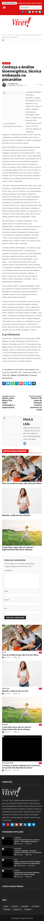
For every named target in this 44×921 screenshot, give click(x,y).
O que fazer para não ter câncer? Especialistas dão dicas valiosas (18, 548)
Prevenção (5, 724)
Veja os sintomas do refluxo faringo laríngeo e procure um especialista (27, 862)
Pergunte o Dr (17, 909)
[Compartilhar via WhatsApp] (12, 383)
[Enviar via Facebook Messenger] (30, 383)
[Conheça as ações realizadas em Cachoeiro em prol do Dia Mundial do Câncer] (22, 748)
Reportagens (28, 909)
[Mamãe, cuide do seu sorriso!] (22, 501)
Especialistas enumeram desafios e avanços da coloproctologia (27, 873)
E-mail (7, 600)
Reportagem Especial (7, 763)
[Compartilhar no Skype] (25, 383)
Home (4, 35)
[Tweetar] (8, 383)
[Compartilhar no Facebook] (4, 383)
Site (5, 608)
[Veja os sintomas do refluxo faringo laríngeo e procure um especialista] (7, 863)
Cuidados (16, 870)
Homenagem (17, 837)
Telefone (13, 375)
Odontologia (6, 688)
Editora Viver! (21, 866)
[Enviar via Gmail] (21, 383)
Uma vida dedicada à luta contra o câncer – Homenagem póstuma (27, 840)
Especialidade (17, 848)
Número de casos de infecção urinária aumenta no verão (35, 403)
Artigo (4, 652)
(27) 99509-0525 (23, 375)
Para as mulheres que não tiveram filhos (21, 483)
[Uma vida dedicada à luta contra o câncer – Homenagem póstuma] (7, 841)
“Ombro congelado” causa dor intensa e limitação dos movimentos (27, 851)
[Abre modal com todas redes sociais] (34, 383)
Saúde (16, 859)
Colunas (6, 906)
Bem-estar (10, 35)
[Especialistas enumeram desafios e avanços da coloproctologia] (7, 874)
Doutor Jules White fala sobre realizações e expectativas (8, 402)
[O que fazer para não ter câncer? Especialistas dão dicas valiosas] (22, 533)
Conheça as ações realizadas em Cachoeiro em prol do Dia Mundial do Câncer (21, 766)
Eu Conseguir (35, 906)
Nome (6, 591)
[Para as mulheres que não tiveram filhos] (22, 469)
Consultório (15, 906)
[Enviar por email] (17, 383)
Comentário (8, 570)
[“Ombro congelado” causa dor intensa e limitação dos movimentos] (7, 852)
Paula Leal (14, 84)
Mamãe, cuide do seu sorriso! (16, 515)
